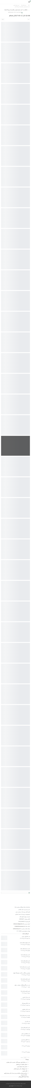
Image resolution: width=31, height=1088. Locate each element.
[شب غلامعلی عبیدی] (4, 938)
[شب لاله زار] (4, 1023)
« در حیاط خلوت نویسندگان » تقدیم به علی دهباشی (16, 1062)
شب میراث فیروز (26, 997)
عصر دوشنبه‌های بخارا (25, 954)
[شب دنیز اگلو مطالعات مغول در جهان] (4, 986)
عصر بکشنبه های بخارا (25, 979)
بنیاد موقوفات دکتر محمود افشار (20, 1068)
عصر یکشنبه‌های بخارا (25, 960)
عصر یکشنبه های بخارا (25, 991)
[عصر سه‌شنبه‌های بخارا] (4, 950)
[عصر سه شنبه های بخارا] (4, 968)
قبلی (3, 19)
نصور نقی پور (11, 1085)
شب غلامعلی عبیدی (26, 936)
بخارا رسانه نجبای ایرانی (22, 1066)
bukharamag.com (17, 928)
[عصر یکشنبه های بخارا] (4, 992)
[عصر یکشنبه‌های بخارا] (4, 962)
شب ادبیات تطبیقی (26, 1009)
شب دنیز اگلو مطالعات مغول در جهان (22, 985)
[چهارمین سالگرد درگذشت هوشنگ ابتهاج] (4, 974)
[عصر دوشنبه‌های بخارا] (4, 956)
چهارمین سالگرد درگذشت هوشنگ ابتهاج (21, 973)
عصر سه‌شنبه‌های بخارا (25, 948)
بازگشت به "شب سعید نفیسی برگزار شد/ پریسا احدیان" (16, 9)
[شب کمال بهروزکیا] (4, 1004)
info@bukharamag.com (20, 926)
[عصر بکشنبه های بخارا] (4, 980)
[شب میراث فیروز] (4, 998)
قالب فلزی (24, 1071)
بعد (28, 19)
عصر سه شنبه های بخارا (25, 966)
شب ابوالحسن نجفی (25, 1033)
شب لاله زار (27, 1021)
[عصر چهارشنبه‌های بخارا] (4, 944)
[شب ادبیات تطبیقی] (4, 1011)
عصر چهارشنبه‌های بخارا (25, 942)
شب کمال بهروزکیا (26, 1003)
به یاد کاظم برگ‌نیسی (25, 1039)
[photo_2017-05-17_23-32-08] (15, 32)
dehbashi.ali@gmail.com (18, 923)
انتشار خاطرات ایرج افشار (21, 1064)
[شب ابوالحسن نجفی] (4, 1035)
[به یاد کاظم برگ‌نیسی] (4, 1041)
